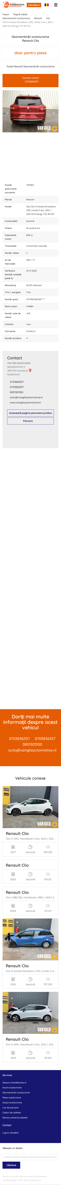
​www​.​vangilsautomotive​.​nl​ (25, 402)
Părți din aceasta (27, 1176)
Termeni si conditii (10, 1176)
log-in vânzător (11, 1132)
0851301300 (16, 392)
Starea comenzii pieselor (15, 1117)
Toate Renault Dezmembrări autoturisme (30, 66)
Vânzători (34, 5)
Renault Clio (17, 833)
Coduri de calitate (12, 1112)
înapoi (6, 14)
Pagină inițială (20, 14)
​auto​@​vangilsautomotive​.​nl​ (26, 397)
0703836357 (17, 381)
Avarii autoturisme (12, 1087)
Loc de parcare (10, 1107)
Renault (38, 18)
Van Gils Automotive (18, 363)
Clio (48, 18)
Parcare (28, 420)
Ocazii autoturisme (12, 1102)
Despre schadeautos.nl (14, 1082)
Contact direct (30, 79)
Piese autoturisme (12, 1097)
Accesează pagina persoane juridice (30, 412)
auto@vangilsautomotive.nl (32, 750)
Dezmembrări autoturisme (16, 18)
